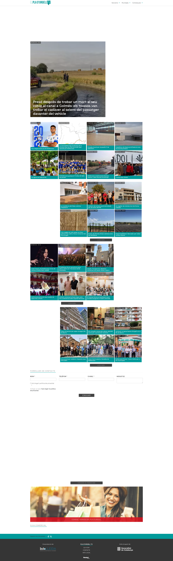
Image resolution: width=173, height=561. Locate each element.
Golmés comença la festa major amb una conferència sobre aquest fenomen (71, 297)
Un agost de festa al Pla (38, 177)
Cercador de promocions (86, 483)
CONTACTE (86, 550)
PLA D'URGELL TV (86, 544)
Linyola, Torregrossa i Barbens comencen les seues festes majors (98, 269)
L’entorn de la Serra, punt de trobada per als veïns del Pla (99, 206)
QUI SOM (86, 547)
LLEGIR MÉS (101, 240)
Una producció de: (48, 544)
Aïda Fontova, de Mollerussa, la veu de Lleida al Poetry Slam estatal (43, 269)
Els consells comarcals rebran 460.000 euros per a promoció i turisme (100, 332)
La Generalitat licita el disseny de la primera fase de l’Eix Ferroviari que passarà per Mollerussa (70, 147)
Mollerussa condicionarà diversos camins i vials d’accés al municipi (98, 176)
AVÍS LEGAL (86, 553)
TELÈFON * (63, 376)
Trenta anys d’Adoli (122, 177)
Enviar (86, 395)
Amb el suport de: (125, 544)
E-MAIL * (91, 376)
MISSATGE (121, 376)
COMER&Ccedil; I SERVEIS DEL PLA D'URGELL (86, 504)
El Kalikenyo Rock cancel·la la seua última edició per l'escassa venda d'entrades (70, 269)
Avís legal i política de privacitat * (42, 384)
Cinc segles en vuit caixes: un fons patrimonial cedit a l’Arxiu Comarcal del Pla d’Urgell (73, 234)
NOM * (32, 376)
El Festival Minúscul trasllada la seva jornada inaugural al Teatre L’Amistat (98, 297)
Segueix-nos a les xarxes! (37, 536)
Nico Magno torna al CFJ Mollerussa (42, 148)
